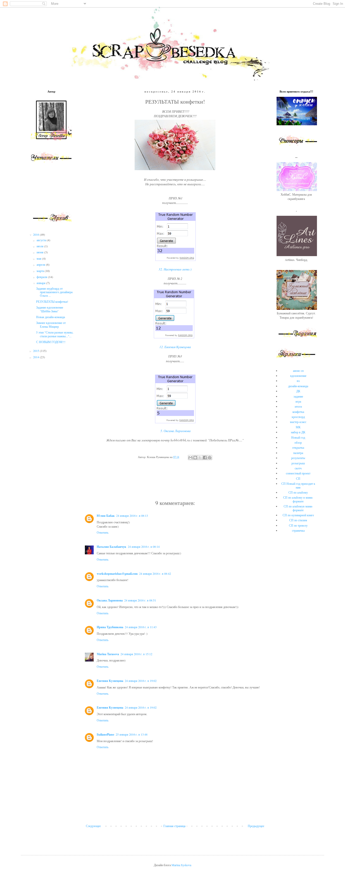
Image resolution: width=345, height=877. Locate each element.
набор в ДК (298, 432)
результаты (298, 458)
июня (40, 252)
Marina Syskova (181, 865)
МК (298, 427)
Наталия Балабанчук (111, 547)
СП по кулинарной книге (298, 515)
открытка (298, 447)
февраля (42, 277)
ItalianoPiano (105, 734)
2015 (36, 351)
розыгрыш (298, 463)
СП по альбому (298, 492)
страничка (298, 530)
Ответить (102, 532)
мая (39, 258)
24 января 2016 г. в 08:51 (140, 600)
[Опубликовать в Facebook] (204, 457)
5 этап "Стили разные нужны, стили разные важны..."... (54, 334)
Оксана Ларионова (110, 600)
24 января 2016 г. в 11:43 (141, 627)
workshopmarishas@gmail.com (117, 573)
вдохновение (298, 376)
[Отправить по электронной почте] (190, 457)
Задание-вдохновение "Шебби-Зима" (49, 309)
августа (42, 240)
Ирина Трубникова (110, 627)
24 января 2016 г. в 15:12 (136, 654)
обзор (298, 442)
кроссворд (298, 417)
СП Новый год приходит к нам (298, 485)
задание (298, 396)
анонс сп (298, 371)
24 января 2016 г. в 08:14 (144, 547)
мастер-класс (298, 422)
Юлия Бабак (106, 515)
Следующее (93, 826)
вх (298, 381)
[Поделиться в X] (200, 457)
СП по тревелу (298, 525)
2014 (36, 357)
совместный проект (298, 473)
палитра (298, 453)
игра (298, 401)
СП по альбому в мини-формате (298, 499)
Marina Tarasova (108, 654)
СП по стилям (298, 520)
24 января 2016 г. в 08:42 (155, 573)
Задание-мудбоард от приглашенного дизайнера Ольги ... (54, 292)
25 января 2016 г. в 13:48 (131, 734)
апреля (41, 264)
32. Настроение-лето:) (175, 269)
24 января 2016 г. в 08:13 (132, 515)
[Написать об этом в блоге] (195, 457)
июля (40, 246)
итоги (298, 406)
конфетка (298, 412)
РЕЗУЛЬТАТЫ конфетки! (52, 301)
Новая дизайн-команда (50, 317)
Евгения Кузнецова (110, 681)
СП (298, 478)
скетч (298, 468)
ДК (298, 391)
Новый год (298, 437)
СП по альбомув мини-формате (298, 508)
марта (41, 271)
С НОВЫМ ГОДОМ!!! (50, 342)
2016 (36, 234)
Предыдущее (256, 826)
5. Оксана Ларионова (175, 431)
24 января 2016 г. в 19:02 (141, 681)
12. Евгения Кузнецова (175, 347)
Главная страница (174, 826)
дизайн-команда (298, 386)
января (41, 283)
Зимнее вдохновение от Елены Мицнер (51, 324)
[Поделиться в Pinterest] (209, 457)
